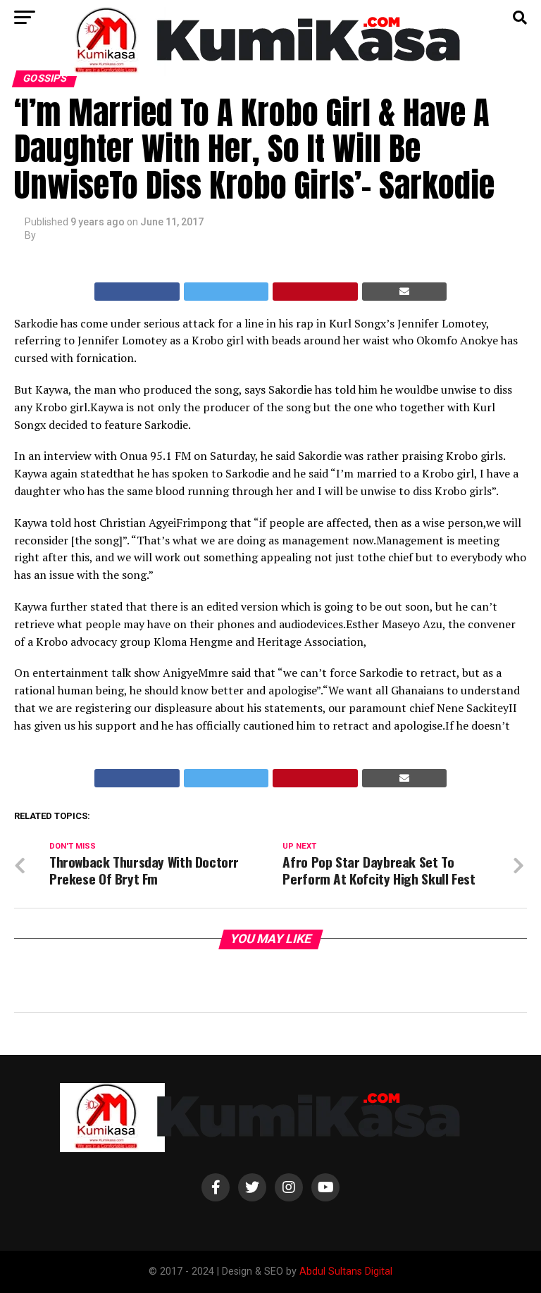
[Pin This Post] (315, 291)
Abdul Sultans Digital (345, 1272)
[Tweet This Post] (226, 291)
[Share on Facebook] (137, 291)
